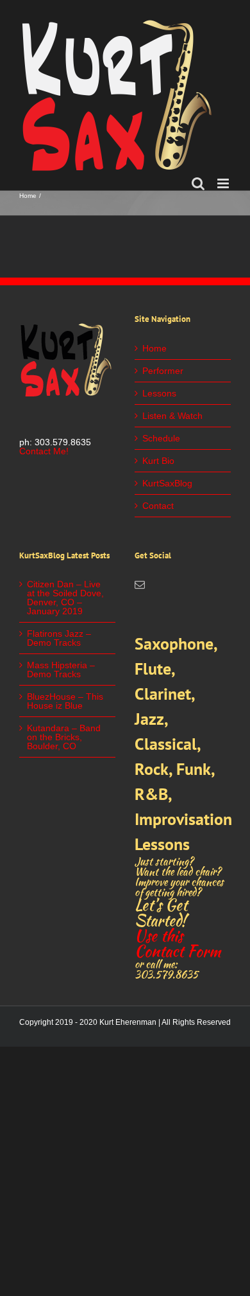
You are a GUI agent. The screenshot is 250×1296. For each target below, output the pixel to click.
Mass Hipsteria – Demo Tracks (61, 670)
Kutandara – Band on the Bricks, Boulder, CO (64, 736)
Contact (158, 505)
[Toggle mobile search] (198, 183)
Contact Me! (44, 451)
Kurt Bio (158, 460)
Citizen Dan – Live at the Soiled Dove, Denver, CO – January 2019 (65, 598)
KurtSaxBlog (167, 483)
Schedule (161, 438)
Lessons (159, 393)
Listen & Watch (172, 415)
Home (154, 348)
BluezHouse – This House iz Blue (65, 701)
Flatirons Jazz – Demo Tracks (59, 638)
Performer (162, 370)
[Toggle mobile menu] (224, 183)
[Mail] (140, 585)
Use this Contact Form (178, 944)
